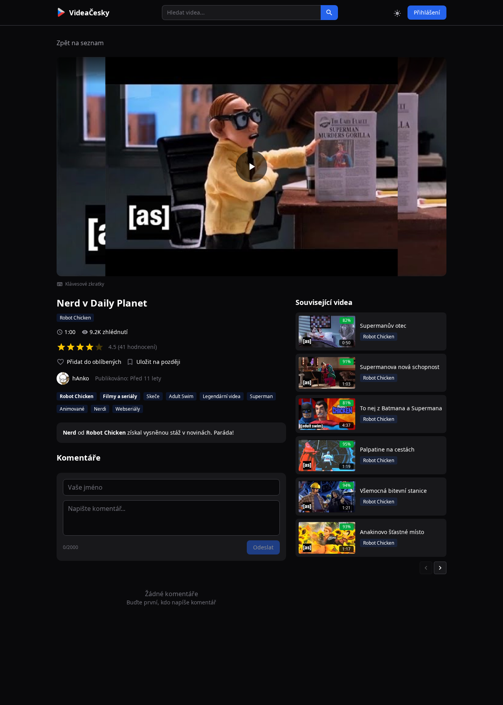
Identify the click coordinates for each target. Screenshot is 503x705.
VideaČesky (89, 12)
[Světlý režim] (397, 12)
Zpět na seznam (80, 43)
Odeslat (263, 547)
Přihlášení (427, 12)
